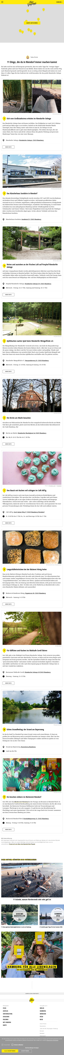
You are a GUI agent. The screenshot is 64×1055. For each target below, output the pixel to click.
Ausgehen (6, 1017)
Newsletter (43, 1026)
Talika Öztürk (34, 57)
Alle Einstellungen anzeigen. (32, 1047)
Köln (41, 1017)
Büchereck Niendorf (21, 802)
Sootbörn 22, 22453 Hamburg (31, 219)
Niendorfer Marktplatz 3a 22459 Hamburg (32, 433)
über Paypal (31, 844)
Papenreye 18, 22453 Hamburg (35, 593)
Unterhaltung (7, 1014)
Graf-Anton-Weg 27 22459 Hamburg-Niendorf (29, 512)
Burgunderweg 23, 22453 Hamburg (37, 360)
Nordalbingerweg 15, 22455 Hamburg (36, 819)
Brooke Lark (52, 485)
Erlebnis (5, 1019)
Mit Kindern (7, 1022)
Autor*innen (43, 1023)
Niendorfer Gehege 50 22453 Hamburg (38, 672)
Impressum (43, 1035)
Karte (5, 1025)
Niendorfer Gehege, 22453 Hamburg (31, 140)
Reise (41, 1019)
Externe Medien (18, 1044)
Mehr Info (8, 147)
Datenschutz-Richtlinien (52, 1040)
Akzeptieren (25, 1050)
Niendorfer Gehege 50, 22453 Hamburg (38, 284)
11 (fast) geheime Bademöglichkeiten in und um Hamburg (16, 927)
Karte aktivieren (32, 23)
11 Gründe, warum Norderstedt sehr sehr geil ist (32, 899)
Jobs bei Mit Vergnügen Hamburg (49, 1028)
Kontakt (42, 1031)
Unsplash (59, 485)
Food (4, 1008)
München (43, 1014)
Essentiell (7, 1044)
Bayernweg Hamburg (28, 747)
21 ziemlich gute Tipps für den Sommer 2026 (51, 927)
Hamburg (43, 1011)
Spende (25, 844)
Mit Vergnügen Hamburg (32, 4)
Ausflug (5, 1011)
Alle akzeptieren (9, 1050)
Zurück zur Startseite (32, 993)
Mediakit (42, 1033)
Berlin (42, 1008)
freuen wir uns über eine (16, 844)
